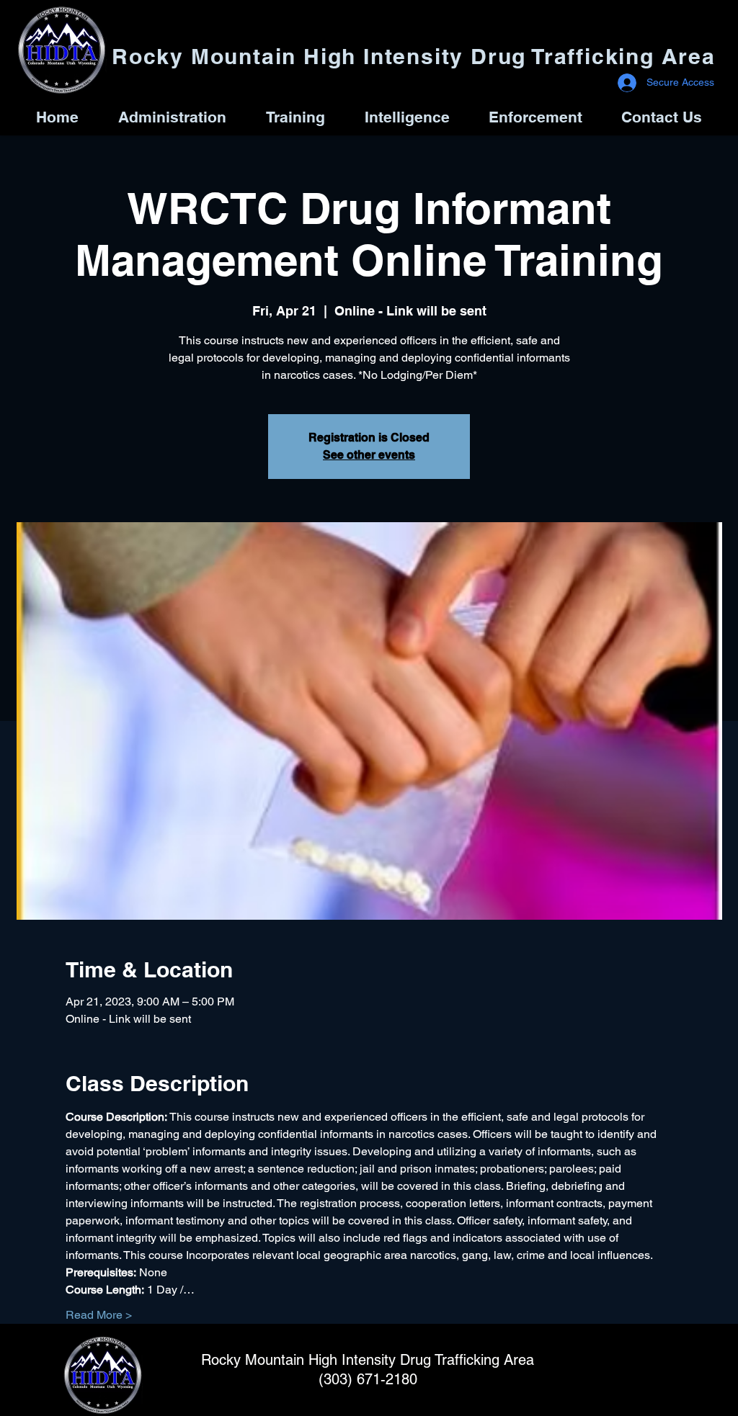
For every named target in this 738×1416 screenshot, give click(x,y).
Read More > (99, 1315)
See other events (369, 455)
